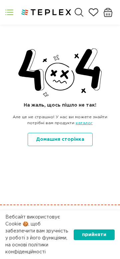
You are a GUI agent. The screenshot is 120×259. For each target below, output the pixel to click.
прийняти (94, 235)
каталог (84, 123)
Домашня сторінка (60, 139)
